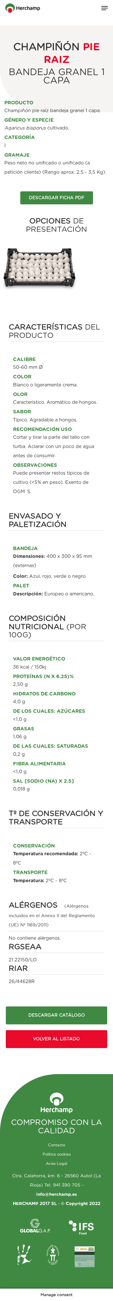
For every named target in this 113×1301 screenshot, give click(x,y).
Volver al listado (56, 1039)
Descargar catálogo (56, 1015)
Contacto (56, 1145)
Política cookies (57, 1154)
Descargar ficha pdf (56, 198)
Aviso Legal (56, 1164)
